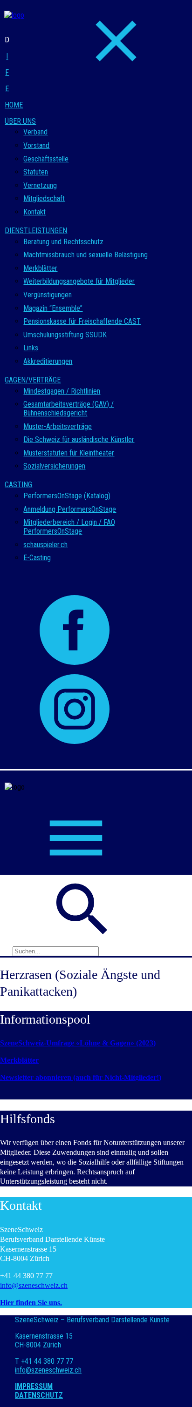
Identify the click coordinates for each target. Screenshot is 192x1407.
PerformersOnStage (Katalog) (66, 495)
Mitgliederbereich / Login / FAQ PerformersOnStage (69, 527)
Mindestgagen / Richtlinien (61, 391)
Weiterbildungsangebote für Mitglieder (79, 281)
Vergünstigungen (47, 294)
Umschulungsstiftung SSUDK (65, 334)
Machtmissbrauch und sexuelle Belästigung (85, 254)
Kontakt (34, 212)
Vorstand (36, 145)
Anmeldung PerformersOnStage (69, 509)
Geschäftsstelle (46, 158)
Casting (18, 484)
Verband (35, 131)
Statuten (35, 172)
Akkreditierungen (47, 361)
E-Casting (37, 557)
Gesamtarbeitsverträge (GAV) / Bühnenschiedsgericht (68, 408)
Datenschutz (39, 1395)
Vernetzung (40, 185)
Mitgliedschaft (44, 198)
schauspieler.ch (45, 544)
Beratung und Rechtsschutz (63, 241)
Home (14, 104)
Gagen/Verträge (33, 379)
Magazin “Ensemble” (52, 308)
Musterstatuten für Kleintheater (68, 453)
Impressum (34, 1386)
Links (30, 347)
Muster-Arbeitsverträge (57, 426)
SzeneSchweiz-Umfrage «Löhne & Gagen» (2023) (78, 1043)
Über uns (20, 121)
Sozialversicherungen (54, 466)
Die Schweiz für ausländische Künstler (78, 439)
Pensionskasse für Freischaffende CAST (82, 321)
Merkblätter (40, 268)
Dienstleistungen (36, 230)
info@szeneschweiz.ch (34, 1285)
